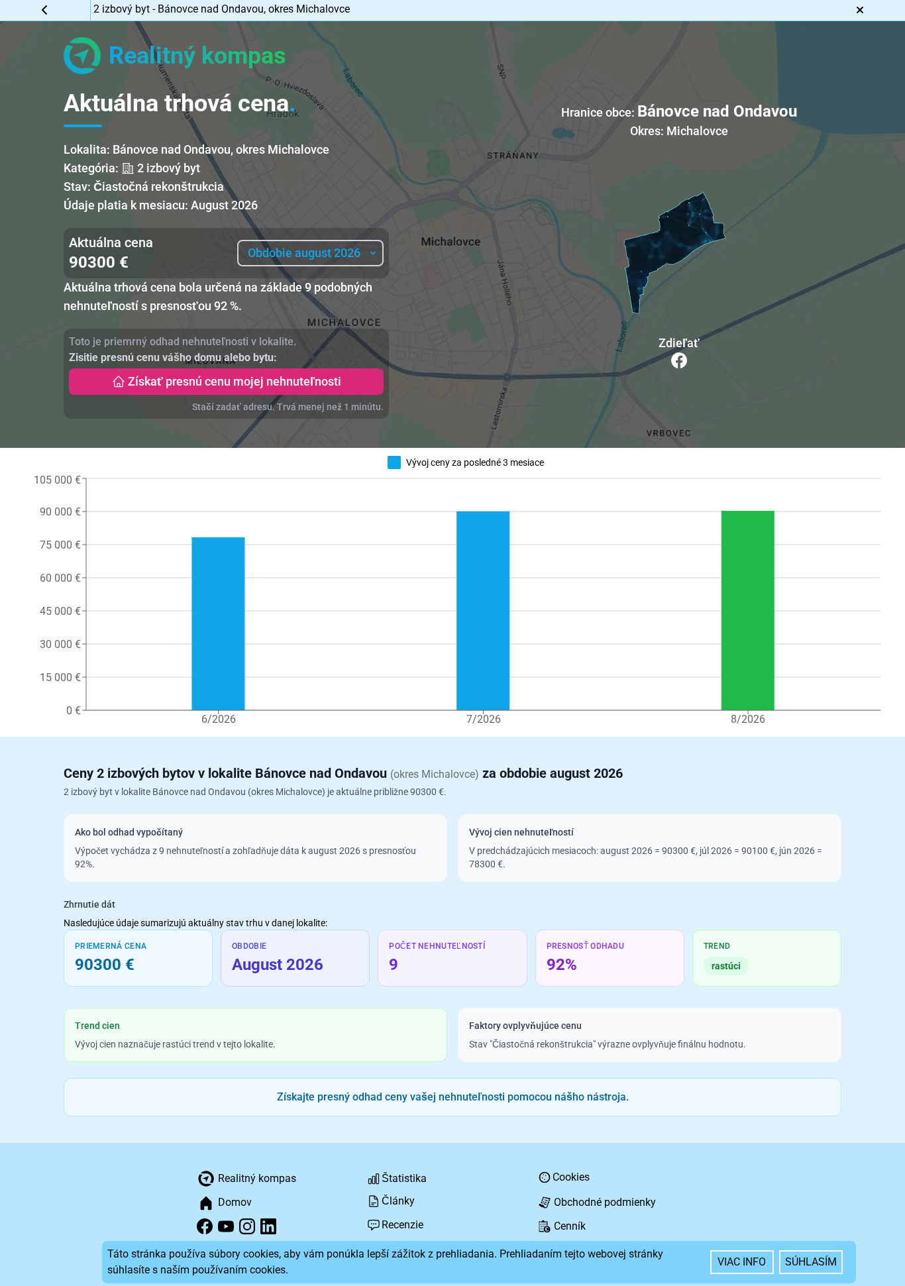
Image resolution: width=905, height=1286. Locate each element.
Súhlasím (811, 1262)
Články (398, 1201)
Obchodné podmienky (605, 1202)
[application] (457, 604)
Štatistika (404, 1178)
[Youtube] (226, 1226)
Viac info (742, 1262)
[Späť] (45, 10)
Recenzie (402, 1224)
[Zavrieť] (859, 10)
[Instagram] (247, 1226)
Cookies (571, 1177)
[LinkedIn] (268, 1226)
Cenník (570, 1226)
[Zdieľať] (679, 360)
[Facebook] (205, 1226)
